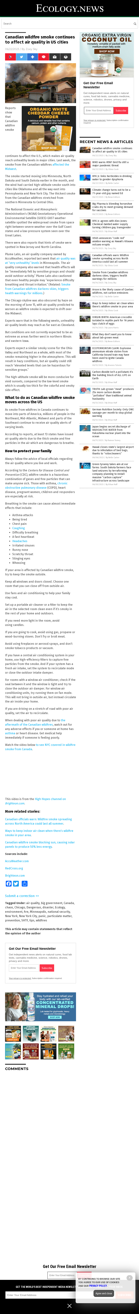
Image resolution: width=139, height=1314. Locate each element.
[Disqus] (40, 1119)
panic (42, 916)
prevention (12, 920)
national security (59, 911)
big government (51, 903)
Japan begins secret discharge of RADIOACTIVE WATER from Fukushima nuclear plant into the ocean (111, 431)
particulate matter (59, 916)
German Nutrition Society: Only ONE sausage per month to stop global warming (113, 413)
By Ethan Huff (111, 231)
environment (13, 911)
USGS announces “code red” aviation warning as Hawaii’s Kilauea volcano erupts (112, 241)
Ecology (60, 907)
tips (31, 920)
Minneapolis (38, 911)
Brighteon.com (15, 875)
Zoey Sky (31, 49)
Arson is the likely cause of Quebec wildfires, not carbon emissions (113, 291)
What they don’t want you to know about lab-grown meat (111, 336)
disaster (48, 907)
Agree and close (104, 1293)
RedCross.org (14, 868)
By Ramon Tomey (112, 440)
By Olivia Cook (112, 169)
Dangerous (33, 907)
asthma (10, 733)
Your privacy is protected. (20, 978)
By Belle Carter (112, 183)
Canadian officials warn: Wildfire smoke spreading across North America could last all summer (110, 258)
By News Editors (113, 197)
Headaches (19, 541)
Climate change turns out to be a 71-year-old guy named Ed (111, 191)
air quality (32, 903)
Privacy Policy (98, 1285)
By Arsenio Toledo (113, 365)
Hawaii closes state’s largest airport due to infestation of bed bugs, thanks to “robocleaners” (113, 450)
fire (26, 911)
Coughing (18, 528)
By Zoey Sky (111, 155)
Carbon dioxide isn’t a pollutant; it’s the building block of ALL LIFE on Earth (112, 375)
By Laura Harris (112, 328)
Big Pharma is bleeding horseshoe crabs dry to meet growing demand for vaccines (112, 207)
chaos (9, 907)
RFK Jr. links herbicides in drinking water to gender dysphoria (112, 178)
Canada (69, 903)
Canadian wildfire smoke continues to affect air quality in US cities (112, 150)
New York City (28, 916)
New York (11, 916)
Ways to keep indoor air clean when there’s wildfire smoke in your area (113, 305)
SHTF (24, 920)
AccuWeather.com (17, 861)
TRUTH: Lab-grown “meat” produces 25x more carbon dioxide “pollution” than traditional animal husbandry (113, 394)
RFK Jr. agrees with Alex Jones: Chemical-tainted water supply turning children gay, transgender (111, 224)
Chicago (19, 907)
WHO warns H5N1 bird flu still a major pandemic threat (110, 164)
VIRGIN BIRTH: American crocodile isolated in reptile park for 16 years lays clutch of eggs (113, 320)
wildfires (41, 920)
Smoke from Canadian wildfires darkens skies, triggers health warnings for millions (37, 289)
